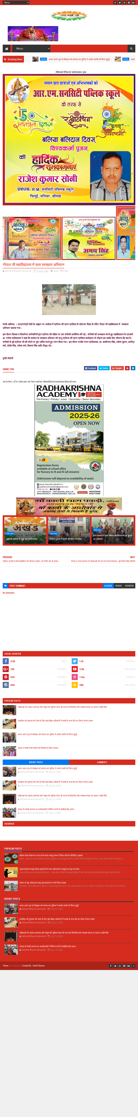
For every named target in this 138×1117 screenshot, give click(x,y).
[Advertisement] (69, 573)
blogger (108, 585)
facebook (129, 585)
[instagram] (129, 2)
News (93, 59)
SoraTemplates (15, 965)
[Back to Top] (133, 966)
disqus (118, 585)
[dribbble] (124, 2)
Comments (102, 762)
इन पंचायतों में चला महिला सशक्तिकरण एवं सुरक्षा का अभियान (112, 537)
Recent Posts (36, 762)
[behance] (133, 2)
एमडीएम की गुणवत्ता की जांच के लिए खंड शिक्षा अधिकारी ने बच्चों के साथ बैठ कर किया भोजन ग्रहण (55, 720)
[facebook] (115, 2)
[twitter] (120, 2)
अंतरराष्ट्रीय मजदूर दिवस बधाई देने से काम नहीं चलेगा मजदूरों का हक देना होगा (49, 869)
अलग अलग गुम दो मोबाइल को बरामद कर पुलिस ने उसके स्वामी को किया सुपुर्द (46, 59)
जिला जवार (64, 270)
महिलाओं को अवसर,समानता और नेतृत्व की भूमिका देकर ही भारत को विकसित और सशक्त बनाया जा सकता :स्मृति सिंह (62, 707)
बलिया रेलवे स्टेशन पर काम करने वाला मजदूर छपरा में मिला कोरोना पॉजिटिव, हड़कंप (51, 855)
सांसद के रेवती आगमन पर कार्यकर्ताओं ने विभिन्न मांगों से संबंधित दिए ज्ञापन (46, 809)
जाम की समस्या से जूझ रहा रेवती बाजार (21, 539)
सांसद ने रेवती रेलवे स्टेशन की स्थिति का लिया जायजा (38, 747)
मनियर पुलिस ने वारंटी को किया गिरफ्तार (66, 539)
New (56, 270)
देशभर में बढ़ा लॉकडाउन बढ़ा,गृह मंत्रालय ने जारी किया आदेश (43, 882)
